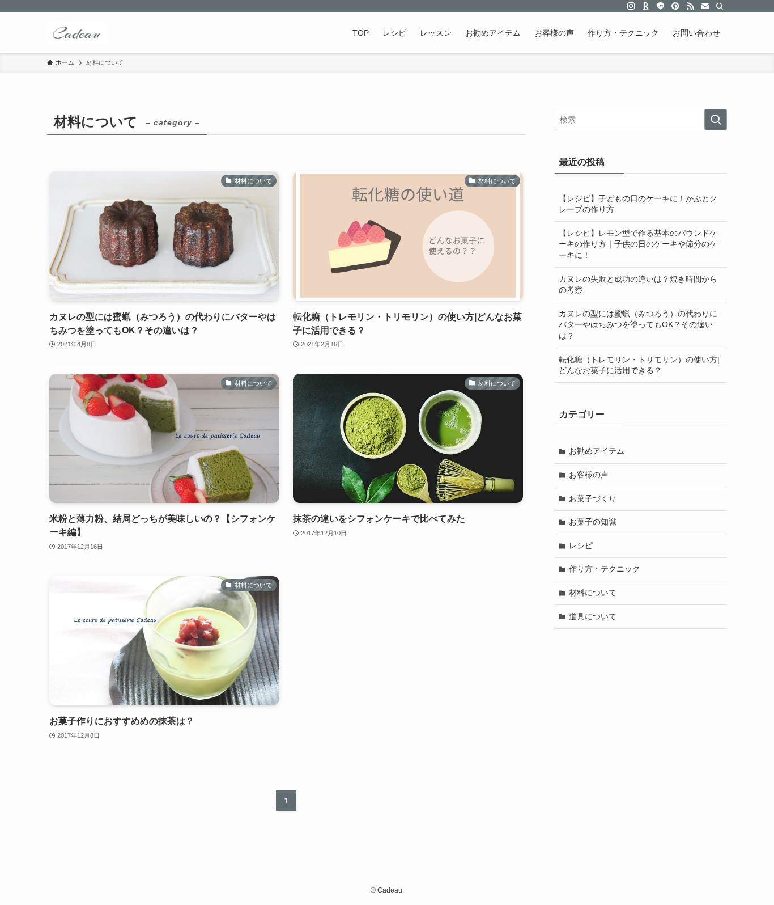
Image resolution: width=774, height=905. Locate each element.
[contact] (705, 6)
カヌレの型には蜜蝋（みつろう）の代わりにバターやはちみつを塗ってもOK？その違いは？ (638, 324)
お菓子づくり (592, 498)
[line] (660, 6)
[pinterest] (675, 6)
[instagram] (631, 6)
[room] (646, 6)
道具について (592, 616)
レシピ (581, 545)
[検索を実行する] (715, 119)
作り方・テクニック (604, 568)
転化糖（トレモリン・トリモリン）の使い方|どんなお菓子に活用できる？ (639, 365)
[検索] (719, 6)
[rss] (690, 6)
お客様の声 (589, 474)
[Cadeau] (76, 33)
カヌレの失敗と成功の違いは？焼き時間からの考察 (638, 284)
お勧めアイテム (596, 450)
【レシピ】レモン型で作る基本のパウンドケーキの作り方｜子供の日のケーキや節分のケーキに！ (638, 244)
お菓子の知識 (592, 521)
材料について (592, 592)
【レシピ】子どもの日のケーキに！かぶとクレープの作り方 (638, 204)
